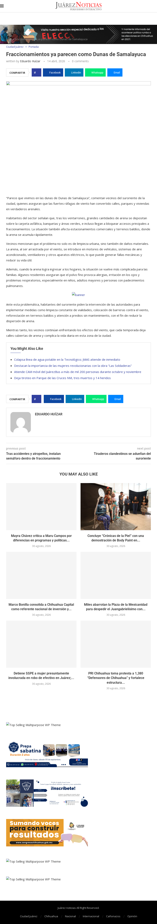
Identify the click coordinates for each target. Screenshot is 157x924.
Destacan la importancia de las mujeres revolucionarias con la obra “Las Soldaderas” (73, 366)
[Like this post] (38, 72)
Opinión (132, 916)
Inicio (9, 39)
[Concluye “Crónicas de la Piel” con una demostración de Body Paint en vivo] (116, 506)
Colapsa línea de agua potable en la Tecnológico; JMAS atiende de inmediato (67, 359)
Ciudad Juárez (28, 916)
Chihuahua (51, 916)
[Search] (155, 6)
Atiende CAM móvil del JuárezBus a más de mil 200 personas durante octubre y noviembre (77, 372)
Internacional (91, 916)
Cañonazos (113, 916)
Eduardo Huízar (30, 61)
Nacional (70, 916)
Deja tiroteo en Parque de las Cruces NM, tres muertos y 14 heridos (62, 378)
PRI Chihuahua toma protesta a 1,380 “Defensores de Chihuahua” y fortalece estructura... (115, 678)
